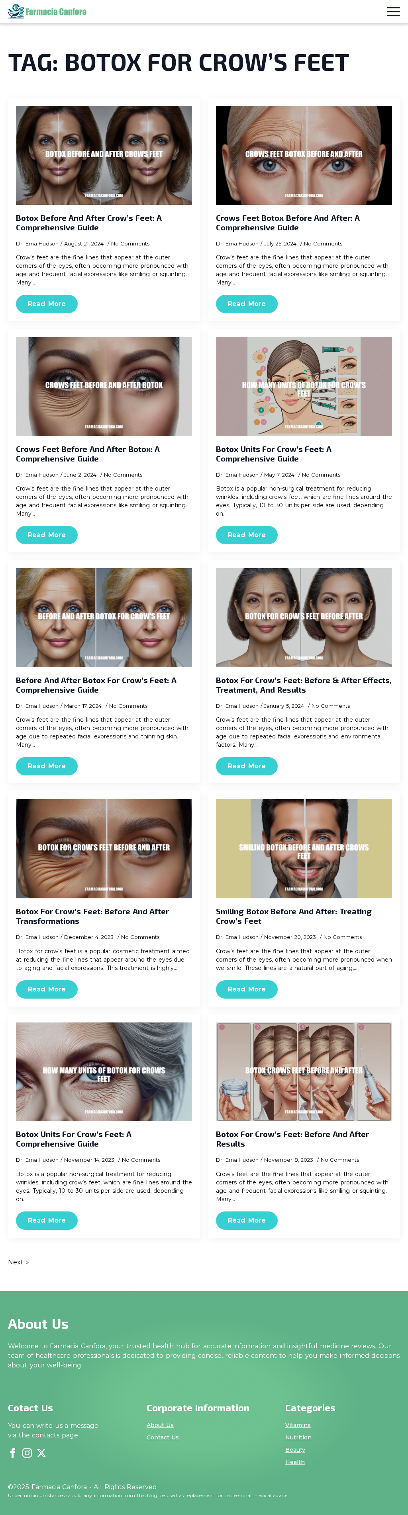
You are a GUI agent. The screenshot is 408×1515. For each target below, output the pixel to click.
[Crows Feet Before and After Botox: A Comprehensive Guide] (104, 386)
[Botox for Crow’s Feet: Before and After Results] (304, 1072)
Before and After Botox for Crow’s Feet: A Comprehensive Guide (96, 684)
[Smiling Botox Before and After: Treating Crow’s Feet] (304, 848)
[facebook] (13, 1453)
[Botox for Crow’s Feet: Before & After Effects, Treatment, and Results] (304, 617)
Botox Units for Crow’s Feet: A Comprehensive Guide (274, 453)
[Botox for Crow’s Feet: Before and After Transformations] (104, 848)
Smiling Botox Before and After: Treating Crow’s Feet (294, 915)
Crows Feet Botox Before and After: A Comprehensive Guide (288, 222)
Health (295, 1462)
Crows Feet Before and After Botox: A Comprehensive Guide (88, 453)
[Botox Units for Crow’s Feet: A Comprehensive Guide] (304, 386)
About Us (160, 1425)
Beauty (295, 1449)
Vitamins (298, 1425)
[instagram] (27, 1453)
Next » (18, 1262)
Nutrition (298, 1437)
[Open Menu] (393, 11)
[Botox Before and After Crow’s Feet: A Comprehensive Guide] (104, 155)
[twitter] (41, 1453)
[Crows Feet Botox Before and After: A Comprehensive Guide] (304, 155)
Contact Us (163, 1437)
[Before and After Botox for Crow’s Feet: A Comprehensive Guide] (104, 617)
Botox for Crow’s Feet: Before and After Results (292, 1138)
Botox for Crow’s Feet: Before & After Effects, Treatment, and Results (304, 684)
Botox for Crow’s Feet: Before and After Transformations (92, 915)
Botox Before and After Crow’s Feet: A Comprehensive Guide (89, 222)
